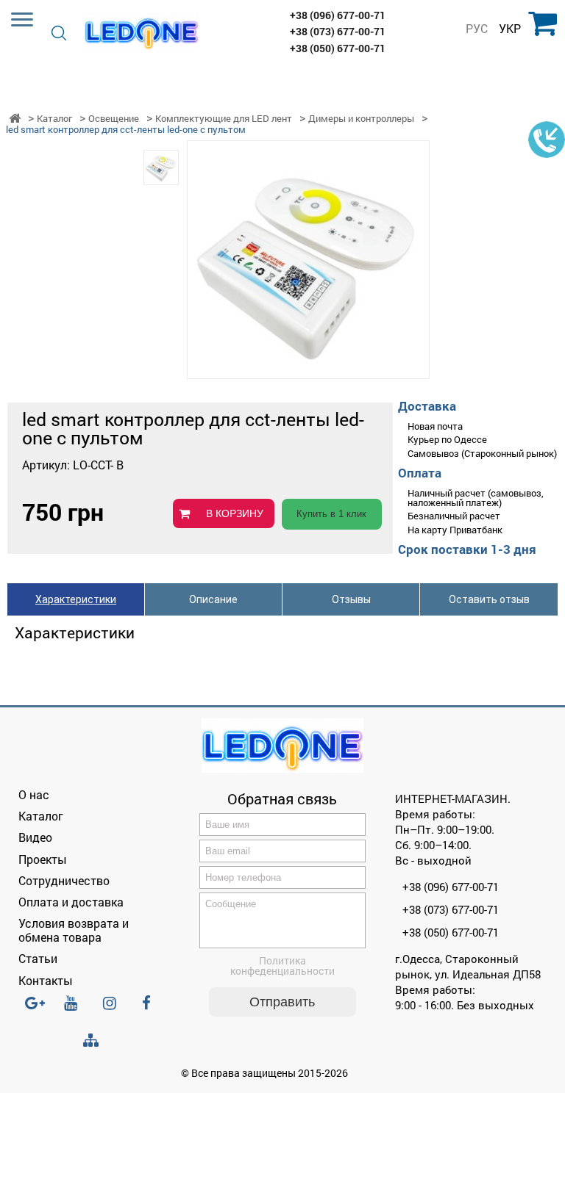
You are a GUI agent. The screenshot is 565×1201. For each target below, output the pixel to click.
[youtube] (75, 1009)
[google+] (36, 1009)
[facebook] (153, 1009)
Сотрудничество (64, 880)
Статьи (37, 958)
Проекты (42, 859)
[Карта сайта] (94, 1040)
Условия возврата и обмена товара (73, 930)
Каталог (54, 118)
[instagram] (114, 1009)
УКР (510, 29)
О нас (33, 794)
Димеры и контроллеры (361, 118)
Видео (35, 837)
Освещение (113, 118)
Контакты (45, 980)
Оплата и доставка (71, 901)
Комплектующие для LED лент (223, 118)
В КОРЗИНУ (234, 513)
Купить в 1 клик (331, 514)
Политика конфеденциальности (282, 965)
